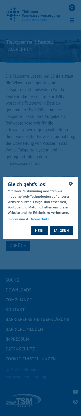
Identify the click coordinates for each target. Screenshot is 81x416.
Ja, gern (61, 230)
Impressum (16, 219)
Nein (39, 230)
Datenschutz (39, 219)
